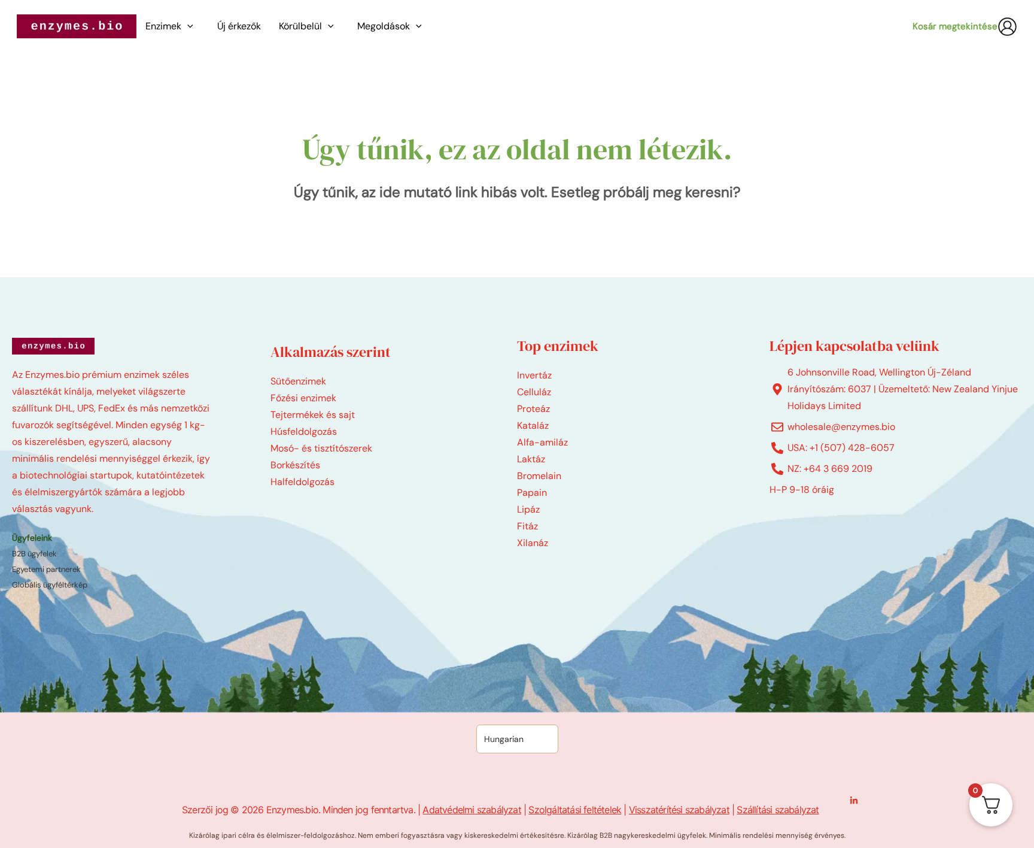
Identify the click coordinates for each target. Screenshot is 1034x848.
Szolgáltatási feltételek (574, 810)
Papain (532, 492)
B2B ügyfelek (34, 554)
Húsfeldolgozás (303, 431)
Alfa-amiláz (542, 442)
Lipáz (528, 509)
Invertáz (534, 375)
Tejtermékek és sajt (312, 414)
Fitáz (527, 526)
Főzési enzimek (303, 398)
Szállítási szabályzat (778, 810)
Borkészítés (295, 465)
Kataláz (533, 425)
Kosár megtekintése (955, 26)
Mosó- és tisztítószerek (321, 448)
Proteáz (533, 408)
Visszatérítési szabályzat (679, 810)
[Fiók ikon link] (1007, 27)
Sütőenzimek (298, 381)
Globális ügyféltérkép (49, 585)
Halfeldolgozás (302, 482)
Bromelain (539, 476)
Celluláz (534, 392)
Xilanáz (532, 543)
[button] (190, 26)
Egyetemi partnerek (46, 569)
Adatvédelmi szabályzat (471, 810)
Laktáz (531, 459)
